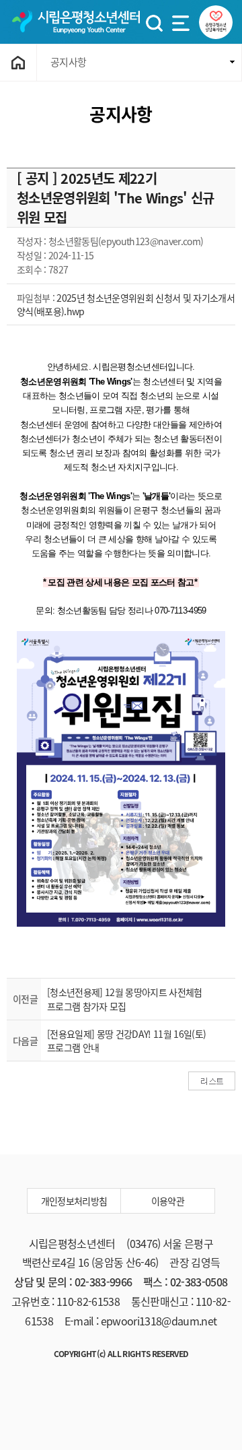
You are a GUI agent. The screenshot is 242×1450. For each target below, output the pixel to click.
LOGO (75, 22)
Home (18, 62)
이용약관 (167, 1201)
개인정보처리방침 (74, 1201)
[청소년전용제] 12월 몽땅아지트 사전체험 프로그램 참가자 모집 (124, 998)
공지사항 (68, 62)
